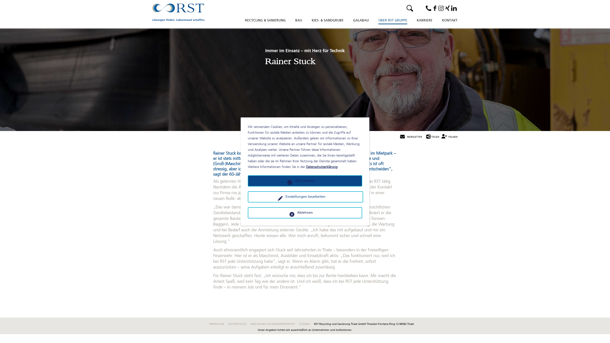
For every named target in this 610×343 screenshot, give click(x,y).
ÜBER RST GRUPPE (392, 20)
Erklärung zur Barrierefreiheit (273, 324)
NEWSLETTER (414, 137)
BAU (298, 20)
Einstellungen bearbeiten (305, 197)
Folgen (453, 137)
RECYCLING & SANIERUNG (265, 20)
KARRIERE (424, 20)
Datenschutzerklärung (322, 167)
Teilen (435, 137)
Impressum (217, 324)
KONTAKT (450, 20)
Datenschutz (237, 324)
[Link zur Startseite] (178, 13)
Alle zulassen (305, 181)
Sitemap (305, 324)
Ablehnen (305, 213)
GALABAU (361, 20)
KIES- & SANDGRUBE (328, 20)
